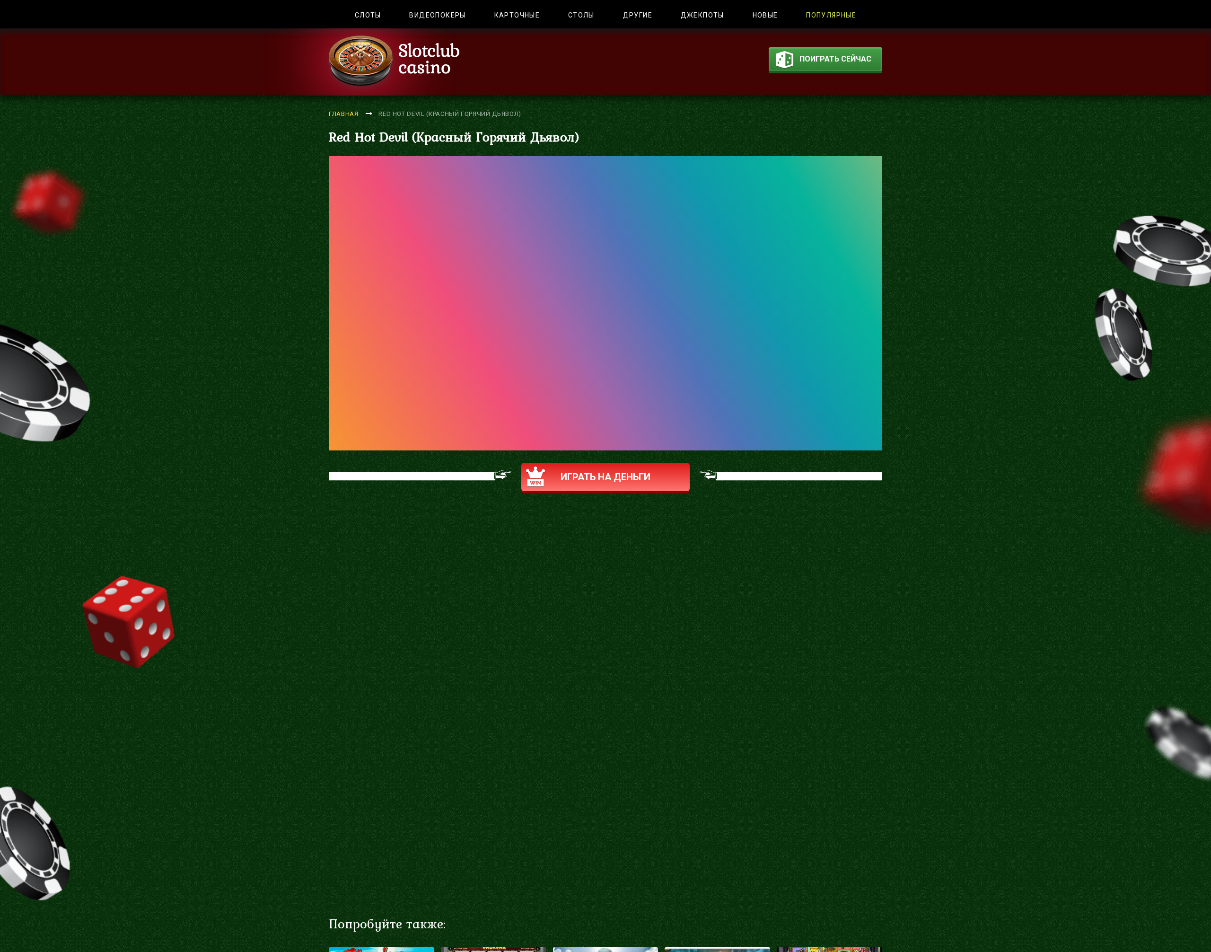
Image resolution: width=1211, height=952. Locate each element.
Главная (344, 113)
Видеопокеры (437, 15)
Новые (765, 15)
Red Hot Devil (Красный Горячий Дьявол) (449, 113)
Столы (581, 15)
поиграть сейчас (835, 58)
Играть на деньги (605, 477)
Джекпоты (702, 15)
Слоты (368, 15)
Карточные (517, 15)
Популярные (831, 15)
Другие (637, 15)
